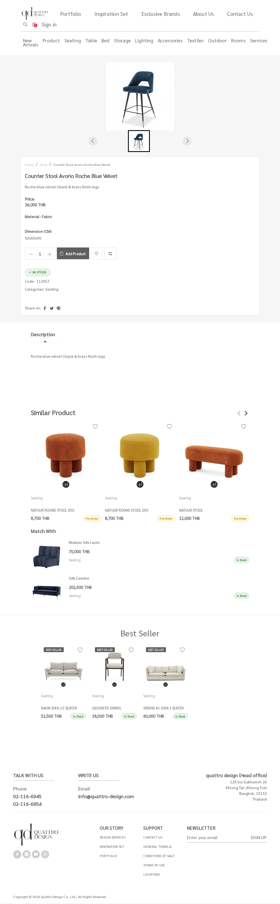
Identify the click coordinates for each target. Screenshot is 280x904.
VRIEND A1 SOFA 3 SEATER (163, 708)
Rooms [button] (238, 40)
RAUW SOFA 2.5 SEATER (59, 708)
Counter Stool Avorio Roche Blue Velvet (81, 164)
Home (29, 164)
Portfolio (70, 13)
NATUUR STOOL (191, 510)
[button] (139, 141)
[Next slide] (187, 141)
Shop (43, 164)
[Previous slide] (93, 141)
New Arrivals (31, 42)
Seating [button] (73, 40)
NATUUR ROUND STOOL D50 (52, 510)
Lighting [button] (144, 40)
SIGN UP (259, 837)
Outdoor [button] (217, 40)
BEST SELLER (54, 649)
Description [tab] (43, 334)
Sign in (49, 24)
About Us (203, 13)
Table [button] (91, 40)
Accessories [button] (170, 40)
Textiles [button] (195, 40)
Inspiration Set (111, 13)
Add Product (76, 253)
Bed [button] (105, 40)
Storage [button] (122, 40)
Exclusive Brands (160, 13)
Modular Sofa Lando (84, 542)
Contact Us (240, 13)
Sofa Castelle (79, 578)
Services (259, 40)
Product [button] (51, 40)
